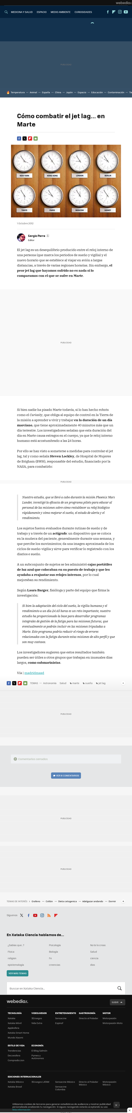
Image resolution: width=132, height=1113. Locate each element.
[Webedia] (124, 3)
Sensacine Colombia (61, 1088)
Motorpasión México (109, 1083)
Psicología (55, 945)
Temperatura (18, 92)
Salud (63, 683)
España (46, 92)
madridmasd (34, 673)
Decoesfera (14, 1055)
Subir (115, 1002)
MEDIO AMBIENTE (60, 12)
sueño (88, 683)
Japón (69, 92)
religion (12, 958)
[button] (38, 236)
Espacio (82, 92)
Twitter (25, 138)
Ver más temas (17, 973)
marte (75, 683)
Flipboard (114, 12)
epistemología (16, 964)
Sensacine (61, 1018)
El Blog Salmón (39, 1050)
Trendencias (14, 1050)
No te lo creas (98, 945)
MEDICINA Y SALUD (22, 12)
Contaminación (116, 92)
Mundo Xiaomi (15, 1037)
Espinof (59, 1023)
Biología (53, 951)
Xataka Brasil (15, 1086)
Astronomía (49, 683)
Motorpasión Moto (113, 1023)
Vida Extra (36, 1023)
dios (92, 964)
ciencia (94, 958)
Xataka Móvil (14, 1023)
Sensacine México (65, 1081)
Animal (33, 92)
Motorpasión (109, 1018)
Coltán (49, 901)
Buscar (120, 988)
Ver (67, 775)
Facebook (108, 12)
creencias (54, 964)
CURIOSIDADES (83, 12)
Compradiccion (16, 1060)
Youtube (126, 12)
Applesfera (13, 1027)
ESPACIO (42, 12)
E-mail (36, 138)
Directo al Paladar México (88, 1083)
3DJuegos (36, 1018)
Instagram (120, 12)
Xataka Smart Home (18, 1032)
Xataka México (16, 1081)
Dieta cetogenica (67, 901)
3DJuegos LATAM (40, 1081)
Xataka (11, 1018)
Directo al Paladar (88, 1018)
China (58, 92)
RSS (49, 914)
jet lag (102, 683)
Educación (97, 92)
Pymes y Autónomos (37, 1057)
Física (11, 951)
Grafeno (36, 901)
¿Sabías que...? (16, 945)
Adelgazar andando (93, 901)
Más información (21, 1109)
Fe (50, 958)
